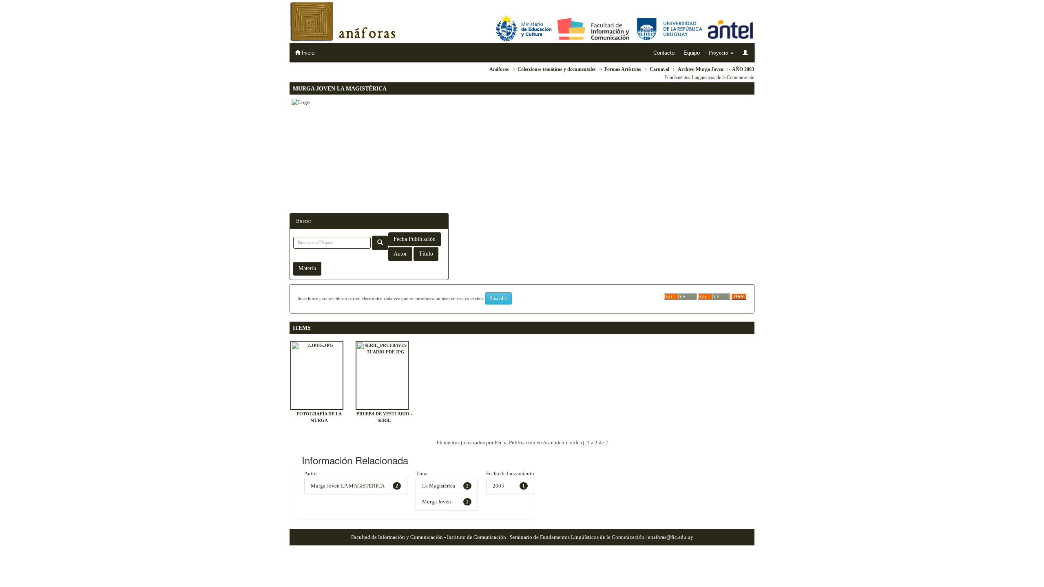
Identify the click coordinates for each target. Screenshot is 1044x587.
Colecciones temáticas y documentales (557, 69)
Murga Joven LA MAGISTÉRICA (348, 486)
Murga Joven (436, 502)
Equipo (691, 53)
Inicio (307, 53)
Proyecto (719, 53)
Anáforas (499, 69)
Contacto (664, 53)
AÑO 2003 (743, 69)
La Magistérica (438, 486)
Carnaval (659, 69)
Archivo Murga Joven (700, 69)
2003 (498, 486)
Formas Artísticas (622, 69)
